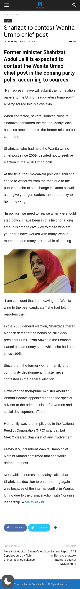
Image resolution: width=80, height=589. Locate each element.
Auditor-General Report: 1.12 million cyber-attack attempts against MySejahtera (58, 558)
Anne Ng (12, 41)
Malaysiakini (34, 502)
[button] (8, 581)
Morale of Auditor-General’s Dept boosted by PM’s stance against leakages (21, 555)
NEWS (17, 14)
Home (7, 14)
